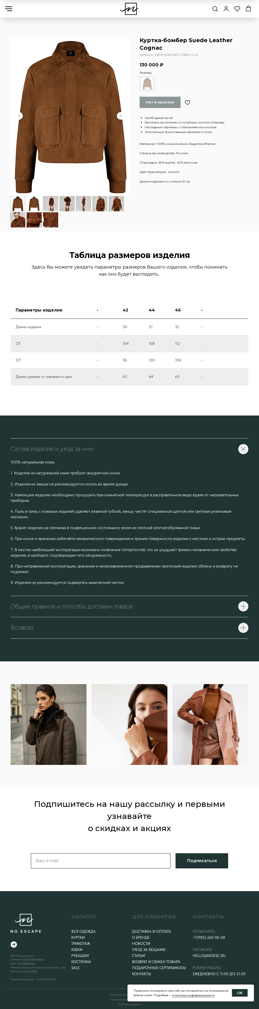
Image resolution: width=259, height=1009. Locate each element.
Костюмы (81, 962)
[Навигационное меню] (8, 8)
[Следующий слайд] (120, 116)
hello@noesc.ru (209, 955)
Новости (141, 943)
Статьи (138, 955)
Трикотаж (80, 943)
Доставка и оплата (151, 931)
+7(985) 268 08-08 (209, 937)
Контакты (141, 974)
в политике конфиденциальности (193, 995)
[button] (215, 9)
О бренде (141, 937)
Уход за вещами (148, 949)
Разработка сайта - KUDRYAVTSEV (33, 979)
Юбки (76, 949)
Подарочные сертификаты (159, 968)
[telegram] (14, 944)
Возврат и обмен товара (156, 962)
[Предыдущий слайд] (19, 116)
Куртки (78, 937)
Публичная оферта (129, 1004)
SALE (75, 968)
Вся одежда (83, 931)
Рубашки (80, 955)
